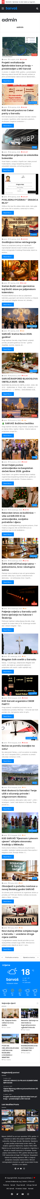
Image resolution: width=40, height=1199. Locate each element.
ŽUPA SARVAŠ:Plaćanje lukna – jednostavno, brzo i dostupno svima (19, 567)
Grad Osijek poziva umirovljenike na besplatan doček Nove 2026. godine (17, 468)
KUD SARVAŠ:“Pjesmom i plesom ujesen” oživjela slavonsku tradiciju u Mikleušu (20, 841)
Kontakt (30, 1188)
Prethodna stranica (11, 957)
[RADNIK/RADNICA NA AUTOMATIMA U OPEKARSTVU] (29, 1038)
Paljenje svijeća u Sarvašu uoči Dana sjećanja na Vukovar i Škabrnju (19, 614)
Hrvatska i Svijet (21, 1188)
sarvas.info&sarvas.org (13, 1181)
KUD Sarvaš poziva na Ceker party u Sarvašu (18, 112)
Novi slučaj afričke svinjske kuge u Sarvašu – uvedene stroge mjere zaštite (20, 934)
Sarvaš (12, 1185)
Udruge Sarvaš (32, 1185)
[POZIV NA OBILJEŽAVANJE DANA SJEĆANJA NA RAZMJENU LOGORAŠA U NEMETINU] (10, 1038)
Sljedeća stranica (29, 957)
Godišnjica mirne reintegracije (19, 242)
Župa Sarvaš (21, 1185)
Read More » (7, 81)
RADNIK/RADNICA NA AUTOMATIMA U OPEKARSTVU (29, 1048)
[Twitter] (18, 1168)
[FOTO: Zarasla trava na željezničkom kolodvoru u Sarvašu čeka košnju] (20, 1127)
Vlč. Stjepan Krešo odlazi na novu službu (9, 1022)
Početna (6, 1185)
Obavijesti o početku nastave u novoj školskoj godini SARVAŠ (19, 888)
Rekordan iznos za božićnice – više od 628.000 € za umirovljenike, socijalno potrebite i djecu (19, 517)
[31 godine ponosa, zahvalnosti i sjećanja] (7, 1127)
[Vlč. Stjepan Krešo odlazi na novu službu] (10, 1013)
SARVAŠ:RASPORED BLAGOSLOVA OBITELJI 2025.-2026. (20, 380)
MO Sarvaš (10, 1188)
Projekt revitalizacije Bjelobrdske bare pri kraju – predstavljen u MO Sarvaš (17, 65)
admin (20, 27)
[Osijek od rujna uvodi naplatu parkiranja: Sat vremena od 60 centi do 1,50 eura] (7, 1113)
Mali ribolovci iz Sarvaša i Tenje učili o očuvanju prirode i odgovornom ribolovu (19, 793)
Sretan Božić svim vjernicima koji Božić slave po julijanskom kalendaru (19, 289)
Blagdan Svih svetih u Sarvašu (19, 659)
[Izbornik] (3, 9)
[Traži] (37, 9)
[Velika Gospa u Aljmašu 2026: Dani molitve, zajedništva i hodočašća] (32, 1120)
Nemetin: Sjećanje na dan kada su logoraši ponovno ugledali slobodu (29, 1024)
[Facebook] (16, 1168)
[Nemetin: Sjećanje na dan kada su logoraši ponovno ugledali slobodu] (29, 1013)
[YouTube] (21, 1168)
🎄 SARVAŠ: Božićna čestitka (18, 423)
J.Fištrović (30, 1181)
